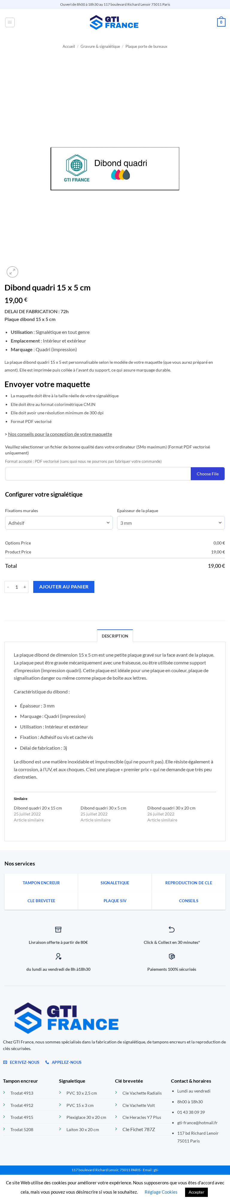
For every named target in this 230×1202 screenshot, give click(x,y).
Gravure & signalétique (100, 46)
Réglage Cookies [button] (161, 1192)
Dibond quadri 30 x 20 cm (171, 807)
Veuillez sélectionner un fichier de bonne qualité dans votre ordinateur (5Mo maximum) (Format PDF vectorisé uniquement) (107, 449)
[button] (10, 22)
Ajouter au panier (64, 586)
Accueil (69, 46)
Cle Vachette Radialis (142, 1093)
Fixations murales (21, 510)
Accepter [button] (196, 1192)
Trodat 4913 (21, 1093)
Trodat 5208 (21, 1129)
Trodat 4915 (21, 1117)
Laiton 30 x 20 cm (82, 1129)
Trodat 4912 (21, 1105)
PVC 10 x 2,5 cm (81, 1093)
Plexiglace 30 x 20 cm (86, 1117)
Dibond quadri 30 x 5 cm (103, 807)
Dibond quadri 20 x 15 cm (38, 807)
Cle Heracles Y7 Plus (141, 1117)
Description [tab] (115, 636)
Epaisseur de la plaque (137, 510)
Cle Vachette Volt (138, 1105)
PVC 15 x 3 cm (80, 1105)
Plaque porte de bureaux (146, 46)
